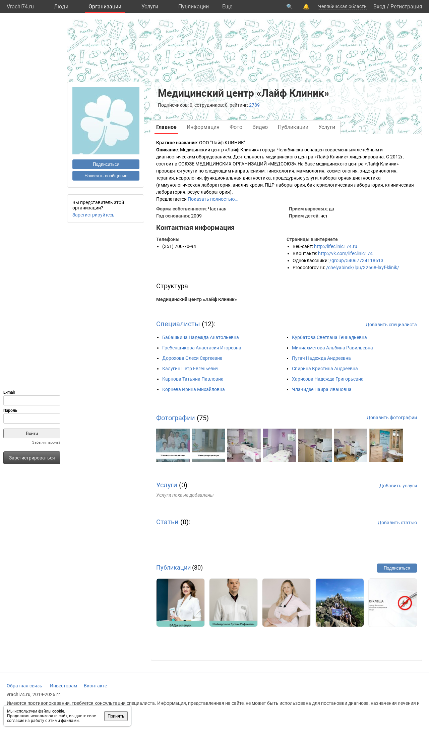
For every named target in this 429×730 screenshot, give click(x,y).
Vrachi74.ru (20, 6)
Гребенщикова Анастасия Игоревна (201, 347)
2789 (254, 105)
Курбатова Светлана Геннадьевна (329, 337)
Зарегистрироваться (32, 457)
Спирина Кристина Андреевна (325, 368)
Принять (116, 716)
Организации (104, 6)
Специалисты (178, 324)
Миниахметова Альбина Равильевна (332, 347)
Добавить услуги (398, 485)
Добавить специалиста (391, 324)
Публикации (193, 6)
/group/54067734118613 (356, 260)
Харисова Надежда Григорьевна (328, 379)
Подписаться (106, 164)
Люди (61, 6)
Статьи (167, 522)
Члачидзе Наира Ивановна (322, 389)
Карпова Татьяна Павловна (193, 379)
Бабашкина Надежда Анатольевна (200, 337)
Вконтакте (95, 685)
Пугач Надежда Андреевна (321, 358)
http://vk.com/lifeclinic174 (345, 253)
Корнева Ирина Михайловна (193, 389)
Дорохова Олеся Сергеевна (192, 358)
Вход (379, 6)
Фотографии (175, 418)
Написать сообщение (105, 175)
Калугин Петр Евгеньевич (190, 368)
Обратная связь (24, 685)
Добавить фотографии (392, 417)
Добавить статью (397, 522)
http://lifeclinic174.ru (335, 246)
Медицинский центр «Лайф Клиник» (196, 299)
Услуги (149, 6)
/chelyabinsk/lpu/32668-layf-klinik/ (362, 267)
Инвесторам (63, 685)
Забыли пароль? (46, 442)
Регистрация (406, 6)
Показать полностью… (213, 199)
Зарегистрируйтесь (93, 214)
